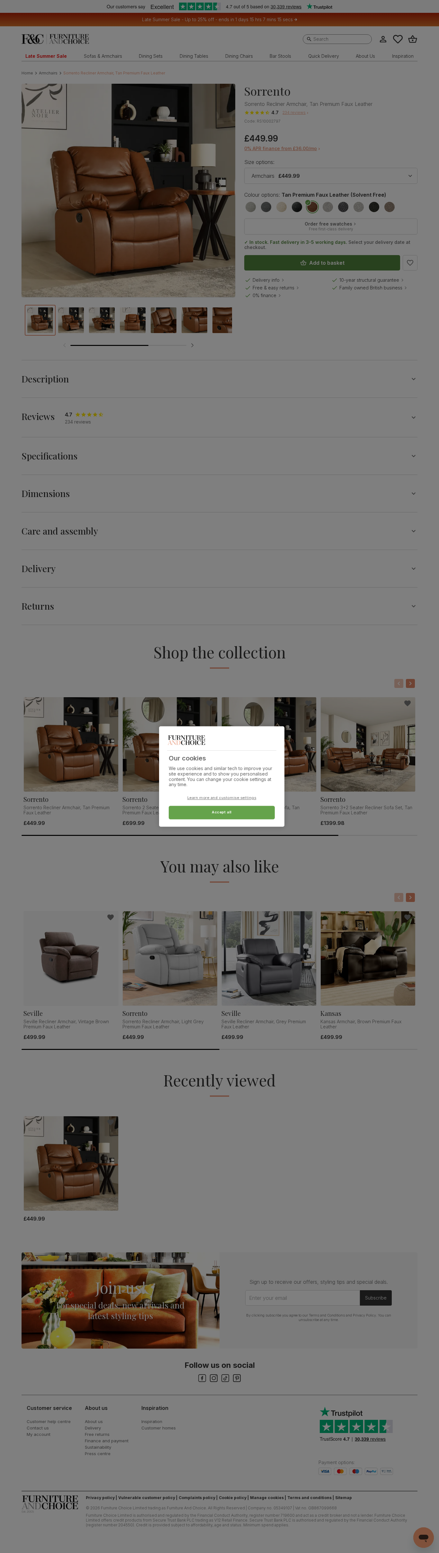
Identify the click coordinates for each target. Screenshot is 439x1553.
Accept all (222, 812)
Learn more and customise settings (221, 798)
